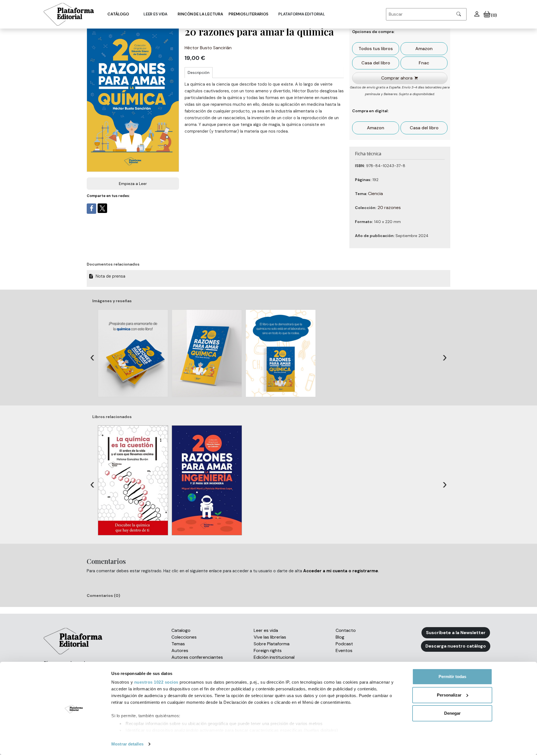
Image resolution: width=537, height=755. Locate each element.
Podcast (344, 644)
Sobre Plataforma (271, 644)
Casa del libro (375, 63)
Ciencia (375, 193)
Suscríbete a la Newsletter (456, 633)
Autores (179, 650)
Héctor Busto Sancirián (208, 48)
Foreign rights (268, 650)
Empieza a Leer (133, 183)
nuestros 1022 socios (156, 682)
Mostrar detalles (127, 744)
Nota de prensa (111, 276)
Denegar (452, 713)
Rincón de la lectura (200, 14)
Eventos (344, 650)
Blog (340, 637)
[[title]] (135, 353)
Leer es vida (266, 630)
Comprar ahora (397, 78)
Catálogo (118, 14)
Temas (178, 644)
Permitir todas (452, 676)
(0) (493, 15)
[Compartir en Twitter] (102, 208)
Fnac (424, 63)
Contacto (346, 630)
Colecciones (184, 637)
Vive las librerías (270, 637)
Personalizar (449, 695)
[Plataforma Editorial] (69, 14)
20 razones (389, 207)
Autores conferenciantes (197, 657)
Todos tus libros (376, 48)
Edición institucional (274, 657)
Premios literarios (248, 14)
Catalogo (180, 630)
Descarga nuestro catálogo (455, 646)
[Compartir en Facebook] (91, 208)
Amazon (424, 48)
